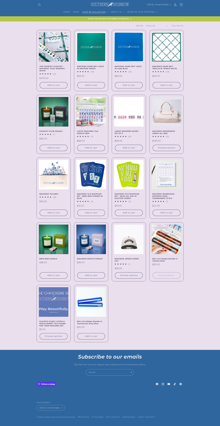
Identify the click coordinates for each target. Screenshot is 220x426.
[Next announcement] (182, 18)
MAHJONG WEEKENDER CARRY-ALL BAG (163, 132)
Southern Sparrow (50, 417)
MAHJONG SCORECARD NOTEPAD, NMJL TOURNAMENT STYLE (163, 196)
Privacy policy (98, 417)
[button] (39, 5)
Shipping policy (128, 417)
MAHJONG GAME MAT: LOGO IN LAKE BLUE (128, 67)
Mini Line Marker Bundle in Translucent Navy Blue (89, 322)
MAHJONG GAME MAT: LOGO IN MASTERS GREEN (90, 67)
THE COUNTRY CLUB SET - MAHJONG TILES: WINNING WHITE (52, 68)
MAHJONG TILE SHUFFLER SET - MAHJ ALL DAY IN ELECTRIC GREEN (127, 196)
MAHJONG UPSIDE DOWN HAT (127, 260)
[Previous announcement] (37, 18)
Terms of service (113, 417)
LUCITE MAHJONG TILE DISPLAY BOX (87, 132)
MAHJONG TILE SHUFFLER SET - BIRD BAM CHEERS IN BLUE (90, 196)
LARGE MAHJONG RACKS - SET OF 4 (127, 132)
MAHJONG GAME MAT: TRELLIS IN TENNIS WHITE (164, 67)
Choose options (166, 148)
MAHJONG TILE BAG (48, 194)
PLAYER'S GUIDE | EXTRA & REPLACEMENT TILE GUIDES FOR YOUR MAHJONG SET (52, 323)
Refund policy (84, 417)
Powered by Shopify (67, 417)
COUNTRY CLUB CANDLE (51, 131)
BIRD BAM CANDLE (48, 259)
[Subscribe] (131, 372)
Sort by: (139, 26)
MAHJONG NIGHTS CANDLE (90, 259)
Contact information (146, 417)
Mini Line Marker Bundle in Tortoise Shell (165, 260)
